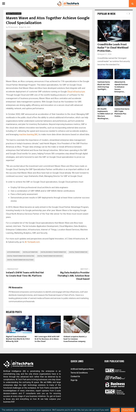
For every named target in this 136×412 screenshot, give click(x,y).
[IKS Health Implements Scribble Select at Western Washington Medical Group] (105, 101)
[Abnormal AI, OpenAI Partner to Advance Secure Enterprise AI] (122, 74)
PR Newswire (13, 27)
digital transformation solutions (20, 260)
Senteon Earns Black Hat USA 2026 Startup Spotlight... (103, 85)
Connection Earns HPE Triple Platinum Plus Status (121, 112)
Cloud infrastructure (76, 91)
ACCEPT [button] (115, 410)
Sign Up (74, 380)
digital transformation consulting (20, 256)
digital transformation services (49, 256)
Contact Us (75, 376)
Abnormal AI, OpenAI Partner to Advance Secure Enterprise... (121, 86)
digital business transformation (53, 252)
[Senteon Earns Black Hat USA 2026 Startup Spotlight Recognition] (105, 74)
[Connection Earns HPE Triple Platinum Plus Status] (122, 101)
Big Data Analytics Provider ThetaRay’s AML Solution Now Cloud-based (73, 276)
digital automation (30, 252)
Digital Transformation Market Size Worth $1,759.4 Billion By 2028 (18, 339)
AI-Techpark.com (32, 242)
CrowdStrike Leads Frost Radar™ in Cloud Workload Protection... (112, 47)
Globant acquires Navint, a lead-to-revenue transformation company (74, 339)
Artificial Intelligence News (82, 369)
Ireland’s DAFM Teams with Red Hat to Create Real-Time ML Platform (25, 274)
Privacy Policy (128, 410)
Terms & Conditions (79, 373)
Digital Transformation (14, 13)
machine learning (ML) (28, 134)
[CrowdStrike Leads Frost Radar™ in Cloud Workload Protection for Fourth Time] (113, 31)
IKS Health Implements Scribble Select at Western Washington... (105, 113)
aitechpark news (13, 252)
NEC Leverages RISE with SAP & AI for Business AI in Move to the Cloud (47, 339)
